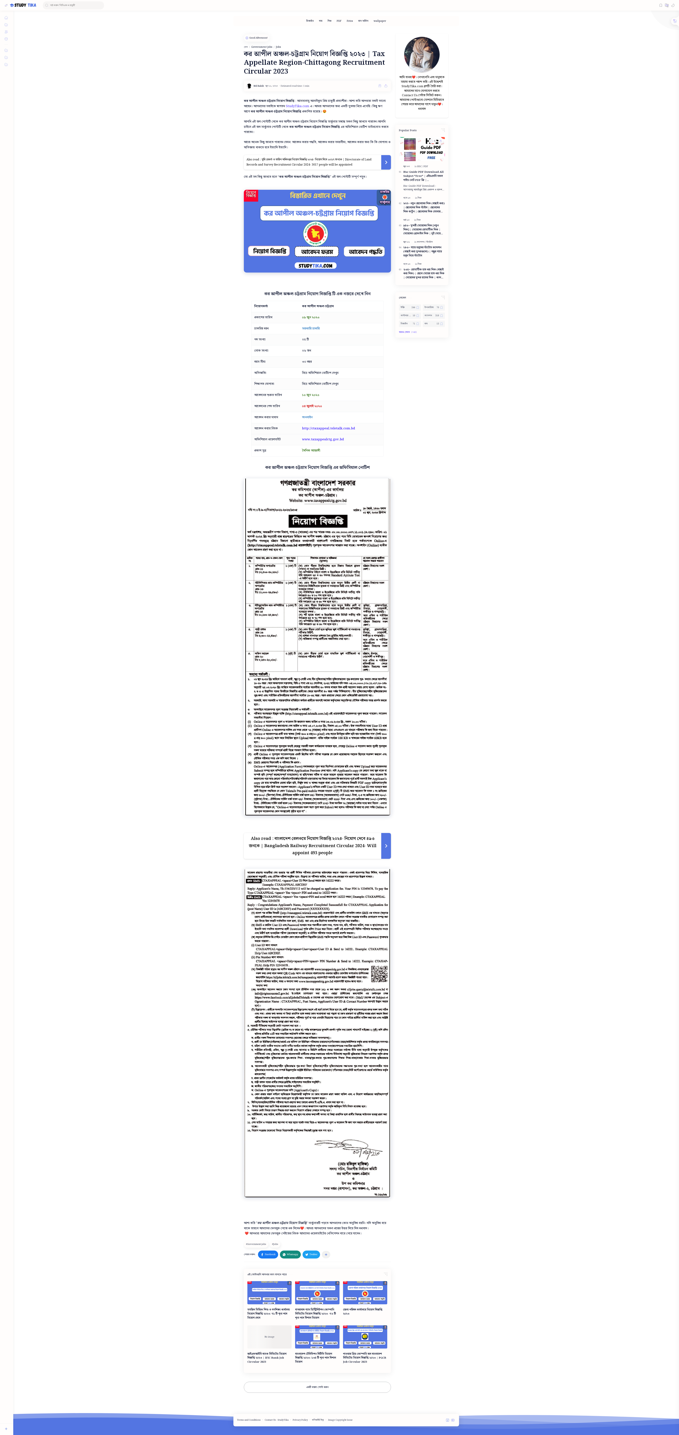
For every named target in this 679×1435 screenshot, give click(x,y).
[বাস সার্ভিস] (363, 21)
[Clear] (101, 5)
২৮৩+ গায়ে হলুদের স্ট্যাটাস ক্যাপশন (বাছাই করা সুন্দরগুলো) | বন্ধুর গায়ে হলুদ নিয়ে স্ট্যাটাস (422, 252)
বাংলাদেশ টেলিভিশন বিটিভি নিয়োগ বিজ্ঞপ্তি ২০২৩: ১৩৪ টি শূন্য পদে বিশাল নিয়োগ (315, 1358)
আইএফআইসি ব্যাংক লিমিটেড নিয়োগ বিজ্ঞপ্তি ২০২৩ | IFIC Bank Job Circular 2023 (266, 1358)
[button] (666, 5)
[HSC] (420, 166)
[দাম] (320, 21)
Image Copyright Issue (340, 1420)
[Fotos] (350, 21)
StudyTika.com (297, 106)
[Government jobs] (256, 1244)
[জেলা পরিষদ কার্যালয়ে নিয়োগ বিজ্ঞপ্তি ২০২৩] (365, 1292)
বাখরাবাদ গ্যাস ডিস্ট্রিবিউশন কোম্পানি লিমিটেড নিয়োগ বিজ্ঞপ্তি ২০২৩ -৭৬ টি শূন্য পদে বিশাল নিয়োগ (315, 1314)
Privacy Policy (300, 1420)
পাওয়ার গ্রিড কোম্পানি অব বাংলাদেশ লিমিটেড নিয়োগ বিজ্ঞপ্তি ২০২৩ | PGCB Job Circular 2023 (364, 1358)
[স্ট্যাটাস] (429, 242)
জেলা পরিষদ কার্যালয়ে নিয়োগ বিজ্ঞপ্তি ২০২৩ (362, 1312)
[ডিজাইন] (310, 21)
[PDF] (339, 21)
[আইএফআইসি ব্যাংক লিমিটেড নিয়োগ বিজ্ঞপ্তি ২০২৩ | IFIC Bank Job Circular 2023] (269, 1337)
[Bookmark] (660, 5)
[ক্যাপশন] (421, 242)
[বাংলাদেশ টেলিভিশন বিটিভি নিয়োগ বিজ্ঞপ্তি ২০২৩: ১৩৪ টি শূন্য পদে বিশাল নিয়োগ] (317, 1337)
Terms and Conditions (249, 1420)
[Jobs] (275, 1244)
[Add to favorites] (379, 85)
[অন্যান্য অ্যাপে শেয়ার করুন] (326, 1254)
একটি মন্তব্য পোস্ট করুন (317, 1387)
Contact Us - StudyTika (277, 1420)
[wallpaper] (380, 21)
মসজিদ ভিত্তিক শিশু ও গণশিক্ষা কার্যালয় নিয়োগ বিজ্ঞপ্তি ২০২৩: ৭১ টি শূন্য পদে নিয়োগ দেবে (268, 1314)
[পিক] (329, 21)
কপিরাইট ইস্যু (318, 1420)
